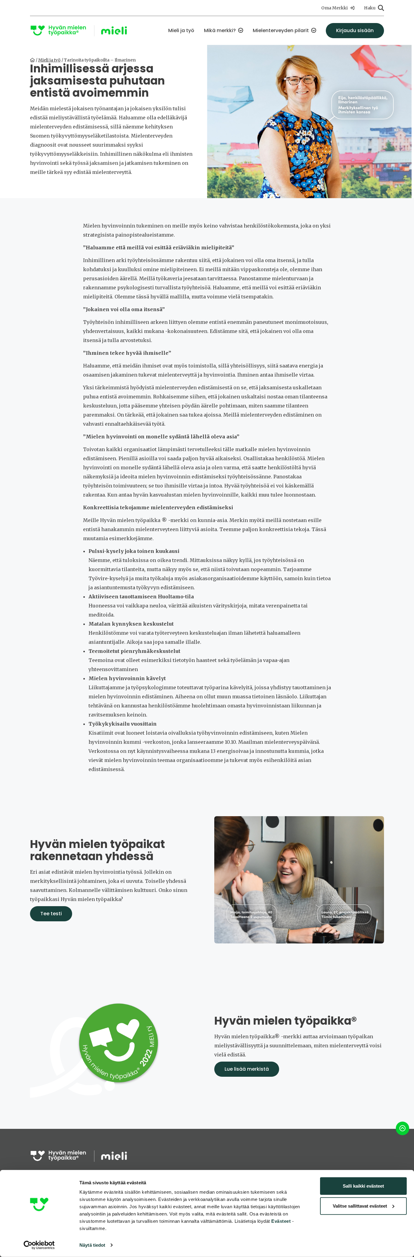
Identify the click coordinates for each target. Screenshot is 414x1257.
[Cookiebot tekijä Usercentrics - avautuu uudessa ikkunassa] (39, 1245)
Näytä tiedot (92, 1245)
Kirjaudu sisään (355, 30)
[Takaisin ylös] (402, 1128)
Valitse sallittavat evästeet (360, 1205)
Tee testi (51, 913)
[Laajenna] (240, 30)
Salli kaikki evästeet (363, 1186)
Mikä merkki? (220, 30)
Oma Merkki (334, 8)
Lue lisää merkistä (247, 1069)
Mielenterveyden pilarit (281, 30)
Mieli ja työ (181, 30)
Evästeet (280, 1221)
